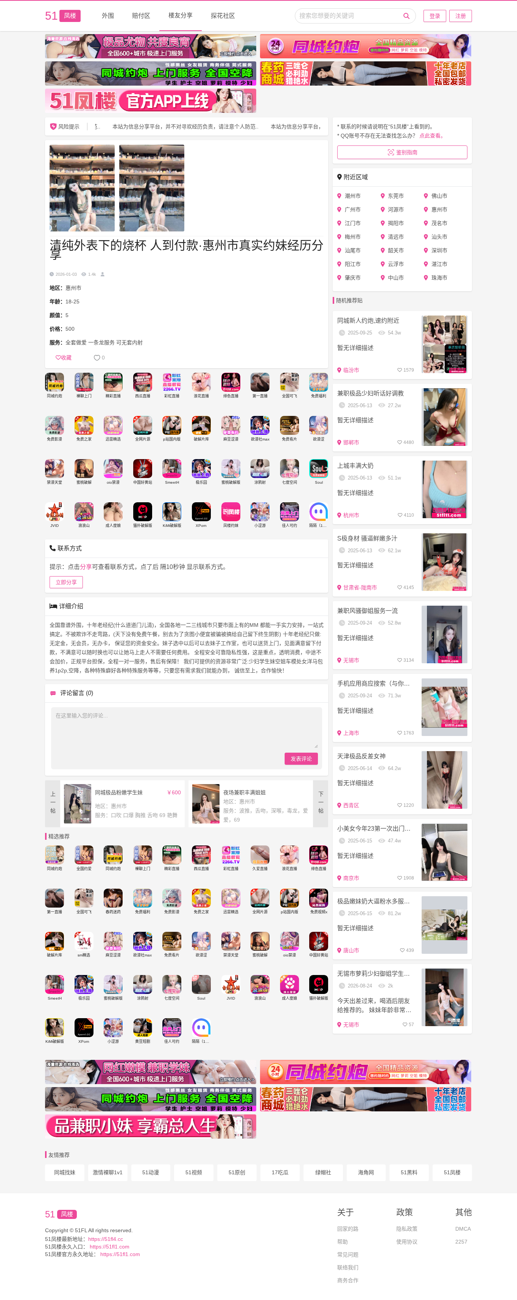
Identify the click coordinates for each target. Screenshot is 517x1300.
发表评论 (301, 759)
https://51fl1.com (108, 1247)
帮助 (342, 1242)
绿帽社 (323, 1172)
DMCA (463, 1229)
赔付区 (141, 15)
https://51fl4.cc (105, 1239)
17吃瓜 (280, 1172)
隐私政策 (406, 1229)
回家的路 (347, 1229)
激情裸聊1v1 (108, 1172)
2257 (461, 1242)
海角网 (366, 1172)
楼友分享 (180, 15)
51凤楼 (452, 1172)
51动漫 (150, 1172)
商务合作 (347, 1280)
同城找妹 (64, 1172)
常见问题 (347, 1255)
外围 (108, 15)
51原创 (237, 1172)
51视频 (193, 1172)
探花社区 (223, 15)
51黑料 (409, 1172)
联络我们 (347, 1267)
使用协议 (406, 1242)
